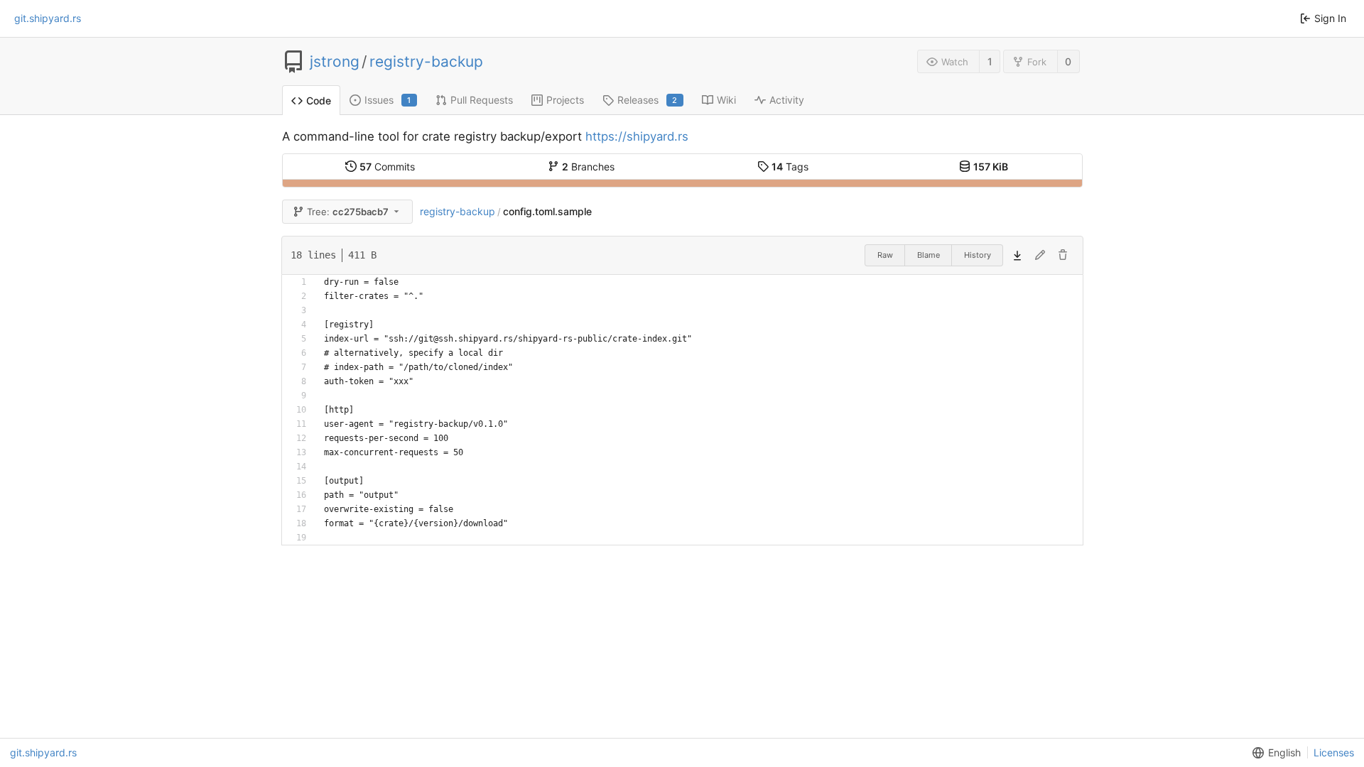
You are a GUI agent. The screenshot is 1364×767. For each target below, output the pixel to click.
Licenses (1334, 752)
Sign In (1330, 18)
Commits (387, 167)
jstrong (334, 62)
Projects (565, 100)
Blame (928, 255)
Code (318, 100)
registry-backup (426, 62)
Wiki (726, 100)
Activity (786, 100)
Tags (790, 167)
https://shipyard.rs (636, 136)
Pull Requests (481, 100)
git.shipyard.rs (47, 18)
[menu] (1274, 753)
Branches (588, 167)
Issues (387, 100)
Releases (647, 100)
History (977, 255)
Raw (885, 255)
